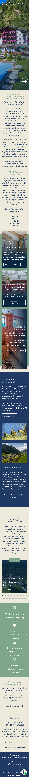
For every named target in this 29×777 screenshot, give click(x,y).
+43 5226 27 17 (14, 762)
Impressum (6, 772)
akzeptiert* (15, 747)
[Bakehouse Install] (6, 3)
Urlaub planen (14, 775)
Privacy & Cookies (14, 772)
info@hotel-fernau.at (14, 764)
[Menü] (25, 3)
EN (16, 3)
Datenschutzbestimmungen (12, 747)
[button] (14, 431)
